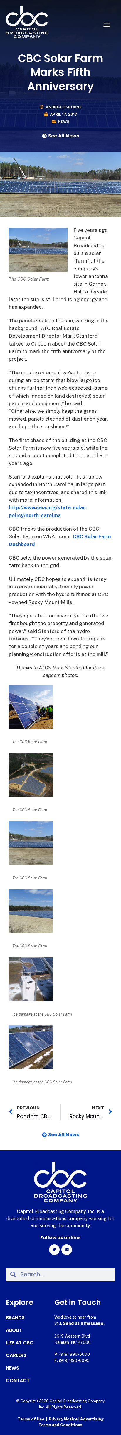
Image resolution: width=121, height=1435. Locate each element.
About (14, 1330)
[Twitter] (54, 1249)
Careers (16, 1355)
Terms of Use (31, 1419)
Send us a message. (84, 1323)
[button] (106, 24)
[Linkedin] (66, 1249)
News (64, 122)
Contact (18, 1381)
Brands (15, 1318)
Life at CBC (19, 1343)
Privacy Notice (63, 1419)
